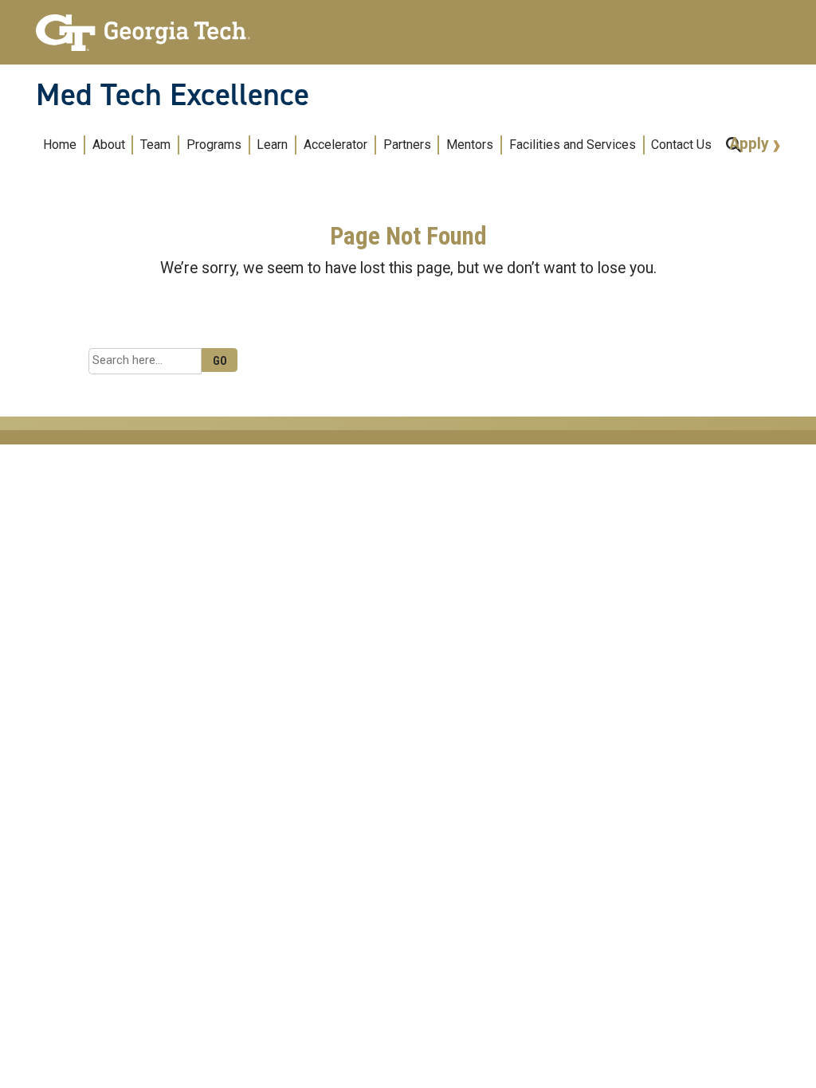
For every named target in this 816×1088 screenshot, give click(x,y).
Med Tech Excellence (172, 95)
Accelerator (335, 144)
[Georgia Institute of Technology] (143, 26)
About (108, 144)
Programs (213, 144)
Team (155, 144)
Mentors (469, 144)
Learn (272, 144)
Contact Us (681, 144)
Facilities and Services (572, 144)
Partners (407, 144)
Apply (751, 144)
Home (59, 144)
